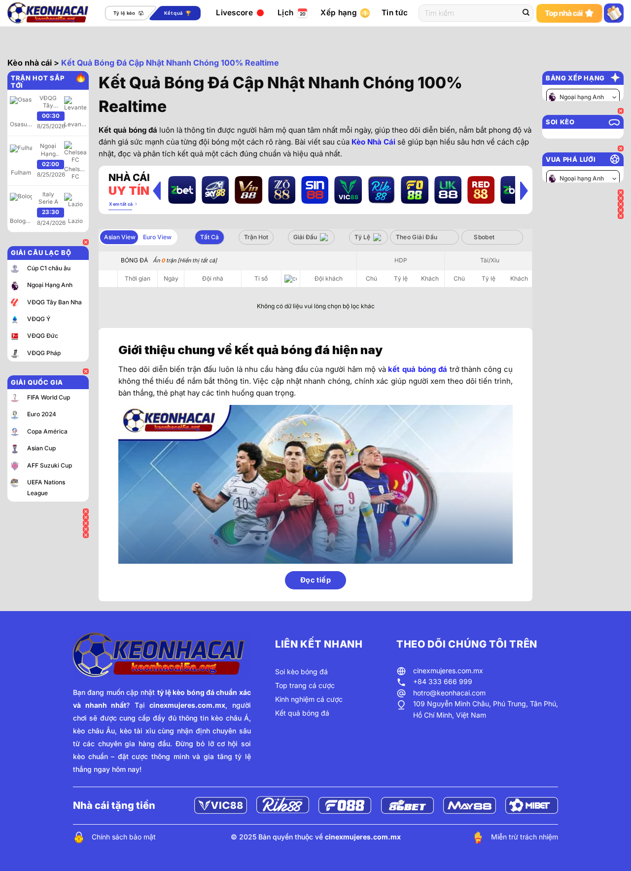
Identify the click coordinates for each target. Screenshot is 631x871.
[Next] (524, 190)
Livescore (234, 12)
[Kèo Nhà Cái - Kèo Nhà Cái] (48, 12)
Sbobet (484, 237)
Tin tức (395, 12)
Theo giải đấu (417, 237)
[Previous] (157, 190)
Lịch (285, 12)
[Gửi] (526, 13)
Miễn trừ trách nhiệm (524, 837)
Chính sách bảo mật (124, 837)
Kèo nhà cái (29, 63)
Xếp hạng (338, 12)
